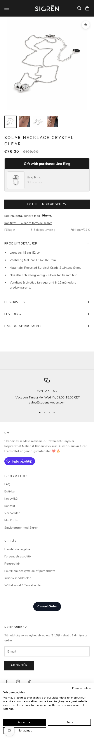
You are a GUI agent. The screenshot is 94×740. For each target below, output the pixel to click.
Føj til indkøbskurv (47, 204)
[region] (47, 391)
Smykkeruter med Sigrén (21, 528)
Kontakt (9, 506)
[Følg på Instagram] (18, 681)
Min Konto (11, 520)
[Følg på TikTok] (29, 681)
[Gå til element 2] (24, 122)
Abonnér (19, 665)
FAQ (7, 484)
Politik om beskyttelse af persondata (29, 571)
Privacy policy (81, 688)
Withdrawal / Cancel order (23, 585)
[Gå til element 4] (52, 122)
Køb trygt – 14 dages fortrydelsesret (28, 223)
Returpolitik (12, 564)
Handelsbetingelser (18, 549)
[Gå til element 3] (38, 122)
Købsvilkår (11, 499)
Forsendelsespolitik (17, 556)
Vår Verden (12, 513)
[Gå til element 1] (10, 122)
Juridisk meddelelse (17, 578)
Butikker (10, 491)
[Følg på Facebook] (6, 681)
